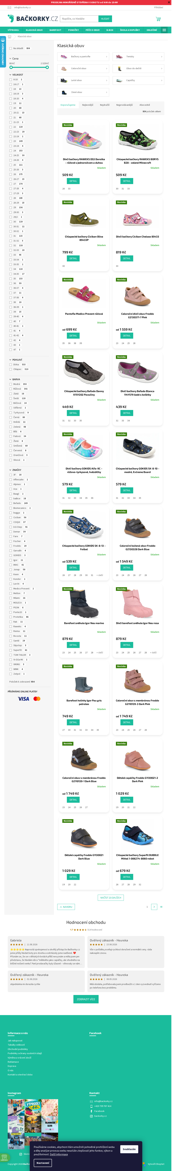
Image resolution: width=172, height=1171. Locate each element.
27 (18, 184)
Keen (18, 574)
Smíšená (20, 445)
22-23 (18, 131)
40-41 (18, 326)
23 (18, 141)
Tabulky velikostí (16, 1045)
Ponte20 (19, 612)
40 (16, 321)
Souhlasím (129, 1149)
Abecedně (145, 105)
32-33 (18, 250)
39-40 (18, 316)
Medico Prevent (23, 588)
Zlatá (18, 393)
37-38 (18, 297)
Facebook (99, 1111)
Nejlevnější (87, 105)
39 (17, 312)
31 (18, 236)
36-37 (18, 288)
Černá (19, 417)
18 (17, 89)
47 (16, 349)
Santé (19, 640)
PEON (18, 607)
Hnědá (19, 422)
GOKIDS (19, 555)
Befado (20, 503)
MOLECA (19, 602)
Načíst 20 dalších (110, 897)
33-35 (18, 264)
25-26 (18, 169)
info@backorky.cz (103, 1101)
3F (17, 474)
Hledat (105, 18)
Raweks (19, 626)
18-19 (18, 93)
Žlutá (18, 441)
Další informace (59, 1154)
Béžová (20, 403)
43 (16, 345)
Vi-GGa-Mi (20, 659)
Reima (19, 631)
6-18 (17, 79)
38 (17, 302)
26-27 (18, 179)
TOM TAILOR (21, 655)
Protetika (20, 617)
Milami (19, 598)
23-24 (18, 146)
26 (18, 174)
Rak (18, 622)
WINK (18, 669)
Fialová (19, 436)
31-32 (18, 241)
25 (18, 165)
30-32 (18, 231)
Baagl (18, 494)
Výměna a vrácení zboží (19, 1057)
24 (18, 150)
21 (17, 117)
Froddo (19, 546)
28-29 (18, 202)
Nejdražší (105, 105)
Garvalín (19, 550)
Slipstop (19, 645)
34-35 (18, 274)
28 (18, 198)
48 (161, 907)
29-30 (18, 212)
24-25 (18, 155)
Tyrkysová (21, 412)
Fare (17, 536)
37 (17, 293)
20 (17, 108)
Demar (19, 531)
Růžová (20, 389)
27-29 (18, 193)
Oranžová (20, 455)
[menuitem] (13, 30)
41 (16, 330)
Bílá (17, 431)
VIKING (18, 664)
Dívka (19, 364)
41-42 (18, 335)
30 (18, 221)
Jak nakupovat (15, 1040)
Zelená (19, 427)
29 (18, 207)
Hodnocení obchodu (86, 922)
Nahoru (67, 906)
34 (18, 269)
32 (18, 245)
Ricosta (20, 636)
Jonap (19, 569)
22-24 (18, 136)
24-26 (18, 160)
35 (18, 278)
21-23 (18, 122)
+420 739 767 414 (102, 1106)
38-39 (18, 307)
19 (17, 103)
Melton (19, 593)
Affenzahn (20, 479)
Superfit (20, 650)
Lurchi (18, 584)
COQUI (19, 522)
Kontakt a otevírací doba (20, 1074)
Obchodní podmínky (18, 1049)
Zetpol (19, 674)
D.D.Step (20, 527)
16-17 (18, 84)
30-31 (18, 226)
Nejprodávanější (124, 105)
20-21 (18, 112)
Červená (19, 450)
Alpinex (19, 484)
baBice (19, 498)
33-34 (18, 259)
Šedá (19, 398)
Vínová (18, 460)
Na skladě (21, 48)
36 (17, 283)
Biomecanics (22, 508)
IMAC (18, 565)
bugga (18, 512)
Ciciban (19, 517)
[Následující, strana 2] (154, 907)
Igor (18, 560)
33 (17, 255)
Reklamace (13, 1062)
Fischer (19, 541)
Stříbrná (19, 407)
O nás (10, 1070)
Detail (73, 181)
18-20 (18, 98)
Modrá (20, 384)
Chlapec (20, 369)
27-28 (18, 188)
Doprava (12, 1066)
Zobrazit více (86, 999)
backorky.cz (100, 1116)
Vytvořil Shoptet (156, 1164)
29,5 (17, 217)
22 (18, 127)
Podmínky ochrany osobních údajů (25, 1053)
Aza (17, 489)
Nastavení (43, 1163)
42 (16, 340)
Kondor (19, 579)
